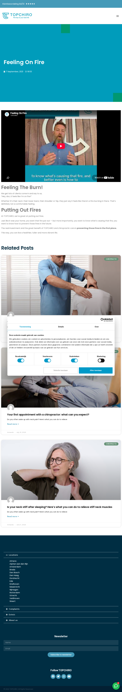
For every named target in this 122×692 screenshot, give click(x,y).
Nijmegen (14, 589)
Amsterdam (15, 566)
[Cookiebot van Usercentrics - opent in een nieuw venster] (102, 320)
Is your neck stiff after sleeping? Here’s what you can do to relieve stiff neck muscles (59, 507)
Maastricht (15, 586)
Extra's (12, 614)
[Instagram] (63, 676)
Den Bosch (15, 572)
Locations (13, 555)
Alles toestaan (96, 370)
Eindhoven (14, 584)
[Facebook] (53, 676)
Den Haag (14, 575)
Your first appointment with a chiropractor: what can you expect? (48, 414)
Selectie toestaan (60, 370)
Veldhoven (15, 598)
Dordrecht (14, 578)
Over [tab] (97, 327)
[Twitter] (58, 676)
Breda (12, 569)
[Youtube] (69, 676)
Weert (12, 601)
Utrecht (13, 595)
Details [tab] (61, 327)
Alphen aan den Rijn (19, 564)
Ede (11, 581)
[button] (118, 16)
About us (13, 620)
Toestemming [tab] (25, 327)
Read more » (13, 424)
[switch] (47, 360)
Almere (13, 561)
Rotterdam (15, 592)
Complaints (14, 609)
